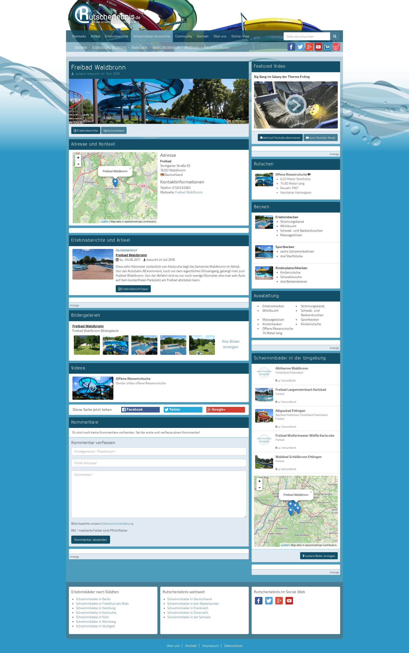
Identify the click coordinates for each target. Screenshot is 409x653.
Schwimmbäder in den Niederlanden (193, 603)
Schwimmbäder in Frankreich (188, 608)
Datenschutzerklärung (117, 523)
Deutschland (139, 47)
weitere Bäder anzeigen (319, 555)
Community (183, 36)
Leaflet (104, 221)
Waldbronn (192, 47)
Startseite (79, 36)
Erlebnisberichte (116, 36)
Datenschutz (233, 646)
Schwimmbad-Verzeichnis (151, 36)
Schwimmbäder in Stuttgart (95, 626)
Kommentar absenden (90, 540)
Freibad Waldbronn (216, 47)
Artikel (95, 36)
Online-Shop (240, 36)
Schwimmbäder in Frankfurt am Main (102, 603)
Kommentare (115, 130)
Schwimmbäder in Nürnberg (96, 621)
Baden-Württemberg (166, 47)
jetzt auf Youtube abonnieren (281, 137)
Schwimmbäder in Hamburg (96, 608)
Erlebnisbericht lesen (134, 288)
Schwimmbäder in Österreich (187, 612)
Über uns (220, 36)
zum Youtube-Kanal (322, 137)
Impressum (210, 646)
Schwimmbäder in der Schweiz (189, 617)
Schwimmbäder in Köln (92, 617)
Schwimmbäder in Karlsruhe (96, 612)
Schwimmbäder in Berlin (93, 599)
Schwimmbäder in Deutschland (189, 599)
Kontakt (203, 36)
